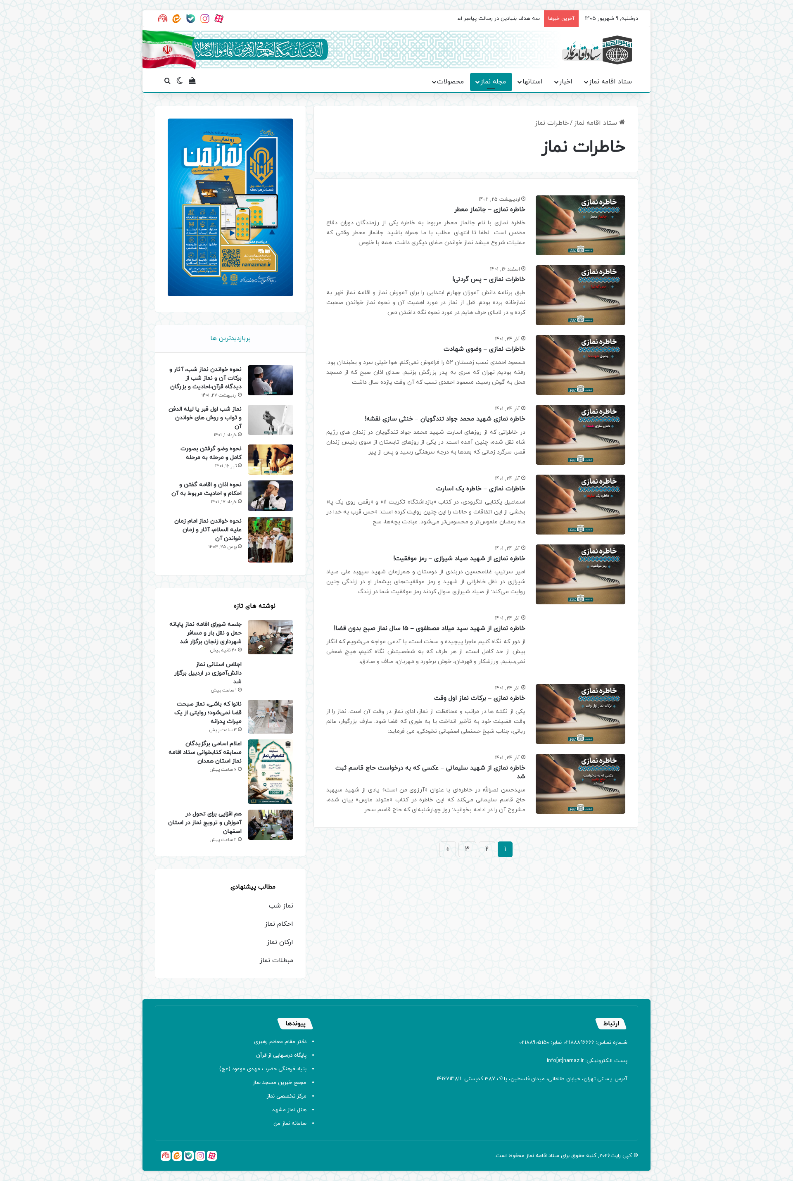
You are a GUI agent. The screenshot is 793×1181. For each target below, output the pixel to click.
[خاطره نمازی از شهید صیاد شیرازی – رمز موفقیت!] (580, 574)
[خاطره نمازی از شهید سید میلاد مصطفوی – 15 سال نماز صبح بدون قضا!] (580, 644)
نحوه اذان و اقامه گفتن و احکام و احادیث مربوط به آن (206, 489)
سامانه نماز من (289, 1123)
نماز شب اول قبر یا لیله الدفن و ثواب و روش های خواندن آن (205, 417)
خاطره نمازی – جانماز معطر (489, 209)
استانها (532, 81)
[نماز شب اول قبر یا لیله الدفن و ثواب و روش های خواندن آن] (270, 420)
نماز (530, 1156)
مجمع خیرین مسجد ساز (279, 1082)
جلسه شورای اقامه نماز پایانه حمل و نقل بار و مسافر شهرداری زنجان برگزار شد (205, 633)
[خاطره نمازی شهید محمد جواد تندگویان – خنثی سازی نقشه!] (580, 435)
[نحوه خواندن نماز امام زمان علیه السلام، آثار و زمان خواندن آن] (270, 540)
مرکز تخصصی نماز (286, 1096)
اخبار (565, 81)
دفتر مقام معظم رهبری (280, 1042)
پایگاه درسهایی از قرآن (281, 1055)
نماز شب (281, 905)
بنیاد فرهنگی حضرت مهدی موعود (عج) (262, 1069)
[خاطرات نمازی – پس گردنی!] (580, 295)
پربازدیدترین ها (230, 338)
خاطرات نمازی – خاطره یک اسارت (480, 489)
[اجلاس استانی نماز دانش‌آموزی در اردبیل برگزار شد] (270, 675)
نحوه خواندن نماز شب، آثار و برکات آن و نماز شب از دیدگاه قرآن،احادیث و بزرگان (205, 378)
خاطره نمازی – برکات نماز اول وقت (479, 698)
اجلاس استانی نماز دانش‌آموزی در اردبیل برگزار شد (208, 673)
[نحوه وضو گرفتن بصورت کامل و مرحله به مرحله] (270, 459)
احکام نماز (279, 924)
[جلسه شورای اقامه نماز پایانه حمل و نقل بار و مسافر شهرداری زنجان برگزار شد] (270, 637)
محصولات (450, 81)
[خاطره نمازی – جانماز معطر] (580, 225)
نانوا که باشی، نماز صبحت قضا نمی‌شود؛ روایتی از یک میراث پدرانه (208, 712)
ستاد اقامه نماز (610, 81)
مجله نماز (493, 81)
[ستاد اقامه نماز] (597, 50)
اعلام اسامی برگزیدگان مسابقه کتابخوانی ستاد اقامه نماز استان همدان (205, 752)
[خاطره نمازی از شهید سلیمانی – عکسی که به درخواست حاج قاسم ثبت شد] (580, 784)
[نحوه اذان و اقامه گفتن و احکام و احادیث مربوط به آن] (270, 495)
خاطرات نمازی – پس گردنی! (488, 279)
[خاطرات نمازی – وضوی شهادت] (580, 365)
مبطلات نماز (276, 960)
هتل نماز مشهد (289, 1110)
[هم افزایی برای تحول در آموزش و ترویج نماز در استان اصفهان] (270, 825)
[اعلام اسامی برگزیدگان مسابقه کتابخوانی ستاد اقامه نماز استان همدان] (270, 771)
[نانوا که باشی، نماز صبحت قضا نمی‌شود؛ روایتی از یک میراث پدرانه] (270, 717)
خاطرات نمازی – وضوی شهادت (484, 349)
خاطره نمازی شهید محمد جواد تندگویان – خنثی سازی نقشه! (445, 419)
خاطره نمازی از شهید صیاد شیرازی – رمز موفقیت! (459, 558)
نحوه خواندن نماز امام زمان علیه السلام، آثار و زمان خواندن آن (208, 529)
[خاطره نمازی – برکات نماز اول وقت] (580, 714)
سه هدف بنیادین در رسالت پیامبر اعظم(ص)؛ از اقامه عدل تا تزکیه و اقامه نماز (452, 18)
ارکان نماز (280, 942)
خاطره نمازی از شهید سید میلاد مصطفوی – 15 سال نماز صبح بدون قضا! (429, 628)
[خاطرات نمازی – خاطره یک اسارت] (580, 505)
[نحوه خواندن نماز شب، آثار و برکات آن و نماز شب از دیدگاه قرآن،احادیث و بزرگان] (270, 380)
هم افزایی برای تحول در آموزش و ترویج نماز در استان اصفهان (205, 822)
